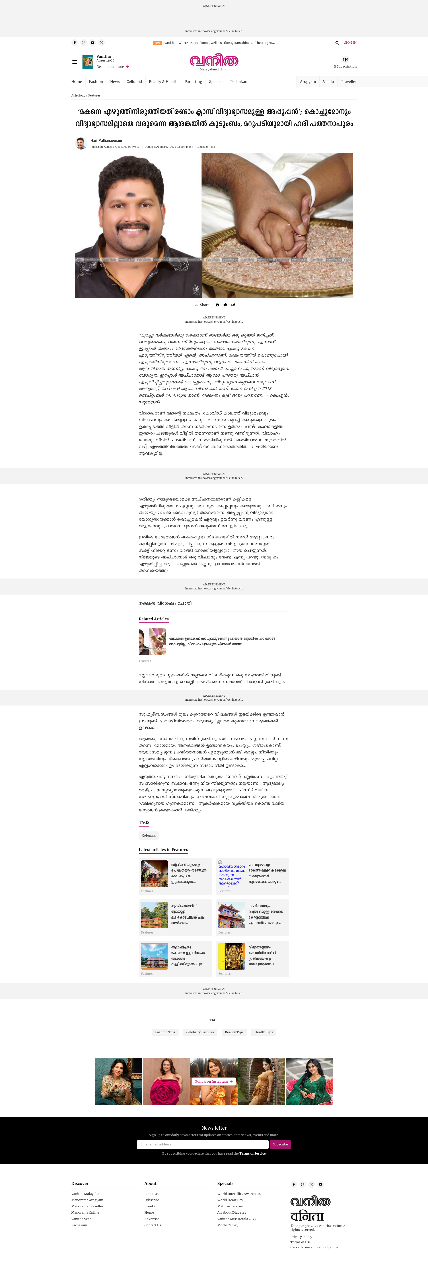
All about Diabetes (231, 1213)
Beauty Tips (234, 1032)
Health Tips (264, 1032)
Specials (216, 81)
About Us (151, 1194)
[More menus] (74, 62)
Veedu (328, 81)
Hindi (224, 69)
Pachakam (239, 81)
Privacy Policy (301, 1237)
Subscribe (152, 1200)
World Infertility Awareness (239, 1194)
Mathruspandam (230, 1206)
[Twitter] (101, 42)
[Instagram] (83, 42)
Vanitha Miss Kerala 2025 (236, 1219)
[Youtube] (92, 42)
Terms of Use (300, 1242)
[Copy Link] (225, 305)
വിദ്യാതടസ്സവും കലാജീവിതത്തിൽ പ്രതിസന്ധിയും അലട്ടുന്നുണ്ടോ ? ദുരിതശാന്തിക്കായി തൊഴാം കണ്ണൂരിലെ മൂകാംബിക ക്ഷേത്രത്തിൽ (268, 964)
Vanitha (104, 56)
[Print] (217, 305)
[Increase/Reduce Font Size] (233, 304)
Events (149, 1206)
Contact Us (152, 1225)
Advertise (151, 1219)
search (337, 42)
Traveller (349, 81)
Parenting (193, 81)
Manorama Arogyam (87, 1200)
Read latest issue (110, 66)
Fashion (96, 81)
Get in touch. (235, 31)
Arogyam (308, 81)
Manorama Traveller (87, 1206)
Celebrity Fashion (200, 1032)
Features (94, 95)
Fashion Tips (165, 1032)
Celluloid (134, 81)
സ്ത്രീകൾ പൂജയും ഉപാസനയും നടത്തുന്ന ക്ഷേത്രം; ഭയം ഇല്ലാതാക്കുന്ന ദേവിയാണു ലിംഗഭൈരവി (190, 876)
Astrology (78, 95)
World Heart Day (230, 1200)
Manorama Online (85, 1213)
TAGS (214, 1020)
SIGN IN (350, 43)
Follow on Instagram (211, 1081)
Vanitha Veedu (82, 1219)
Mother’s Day (227, 1225)
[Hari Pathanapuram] (81, 143)
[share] (202, 305)
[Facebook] (74, 42)
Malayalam (208, 69)
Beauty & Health (163, 81)
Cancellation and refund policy (314, 1247)
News (115, 81)
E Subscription (345, 66)
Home (76, 81)
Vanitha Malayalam (86, 1194)
